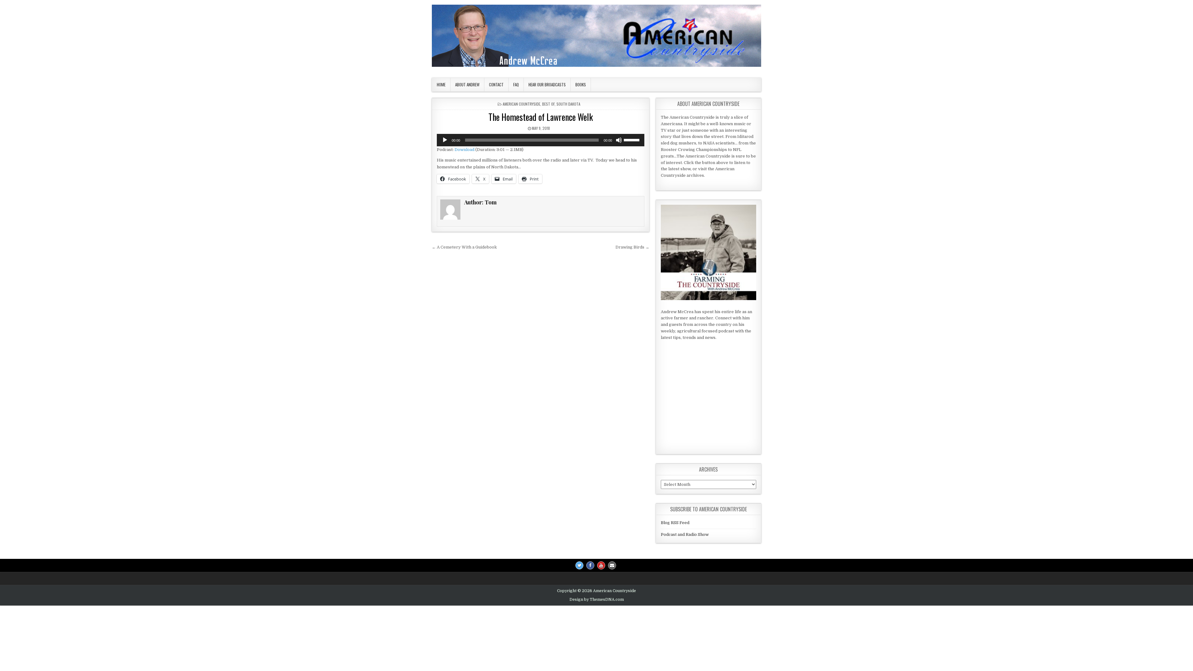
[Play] (445, 140)
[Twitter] (579, 565)
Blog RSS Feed (675, 522)
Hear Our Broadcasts (547, 84)
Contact (496, 84)
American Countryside (521, 104)
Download (464, 149)
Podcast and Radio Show (685, 534)
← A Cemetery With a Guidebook (464, 247)
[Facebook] (590, 565)
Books (580, 84)
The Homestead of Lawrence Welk (540, 117)
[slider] (632, 139)
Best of (548, 104)
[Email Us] (612, 565)
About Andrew (467, 84)
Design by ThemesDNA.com (596, 599)
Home (441, 84)
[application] (540, 140)
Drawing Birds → (632, 247)
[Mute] (619, 140)
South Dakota (568, 104)
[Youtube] (601, 565)
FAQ (516, 84)
